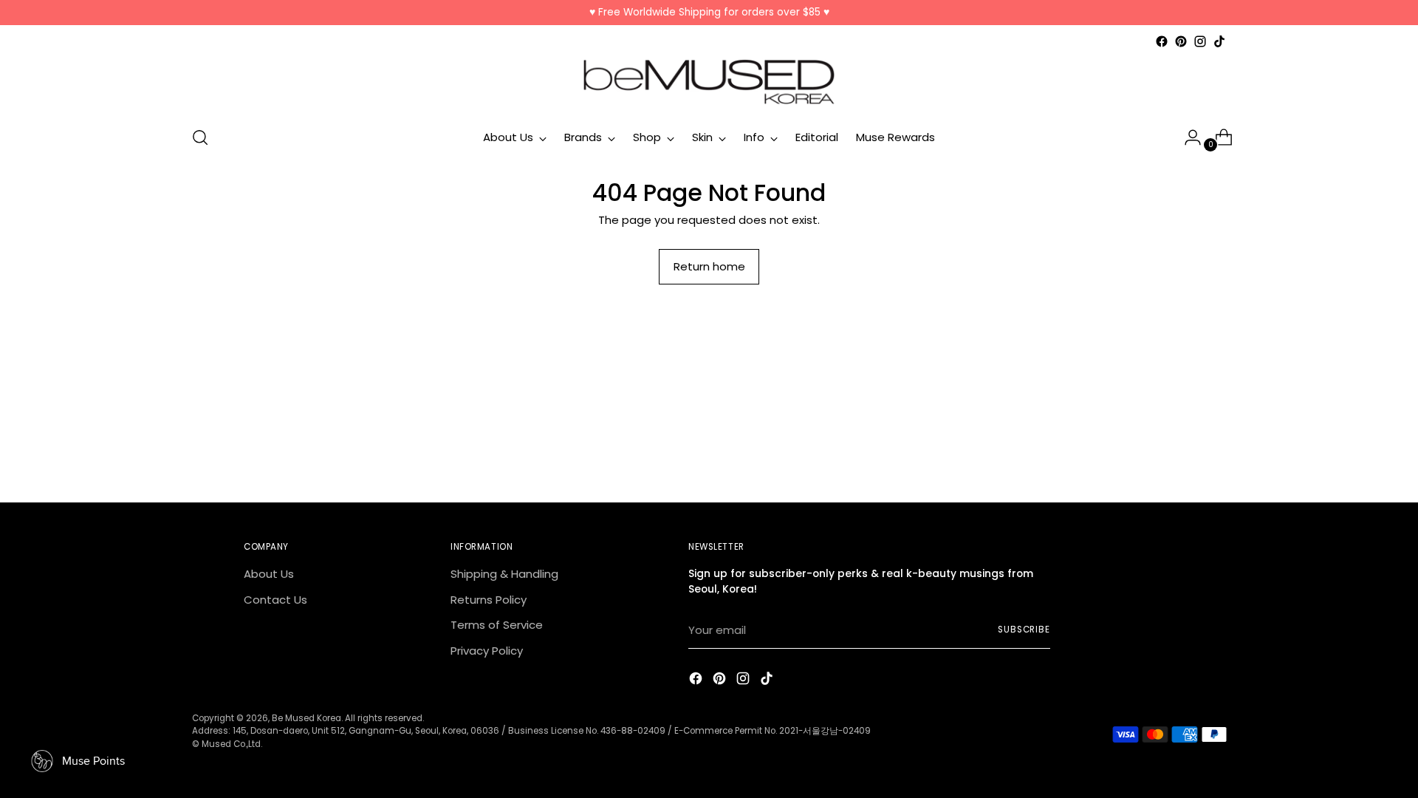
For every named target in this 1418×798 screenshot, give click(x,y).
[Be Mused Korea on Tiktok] (1219, 41)
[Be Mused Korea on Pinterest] (1181, 41)
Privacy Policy (487, 650)
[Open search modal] (200, 137)
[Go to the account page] (1187, 137)
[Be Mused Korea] (709, 82)
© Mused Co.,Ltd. (227, 744)
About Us (269, 574)
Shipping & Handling (504, 574)
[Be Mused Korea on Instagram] (1200, 41)
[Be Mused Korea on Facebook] (1161, 41)
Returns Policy (489, 599)
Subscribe (1024, 629)
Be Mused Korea (306, 718)
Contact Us (275, 599)
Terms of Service (497, 624)
